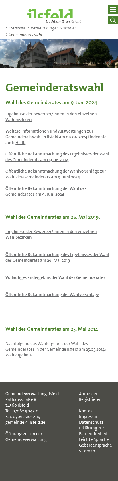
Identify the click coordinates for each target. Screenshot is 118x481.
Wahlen (68, 28)
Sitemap (87, 451)
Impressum (89, 416)
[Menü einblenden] (113, 9)
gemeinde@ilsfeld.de (25, 422)
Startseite (15, 28)
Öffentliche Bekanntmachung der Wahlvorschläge (52, 294)
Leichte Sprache (94, 439)
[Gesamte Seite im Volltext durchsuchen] (113, 20)
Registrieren (90, 399)
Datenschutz (91, 422)
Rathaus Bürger (42, 28)
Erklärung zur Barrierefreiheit (93, 431)
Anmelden (89, 394)
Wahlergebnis (18, 355)
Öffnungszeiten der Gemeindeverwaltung (26, 436)
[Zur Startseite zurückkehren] (54, 16)
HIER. (20, 142)
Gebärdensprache (95, 445)
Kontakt (86, 411)
